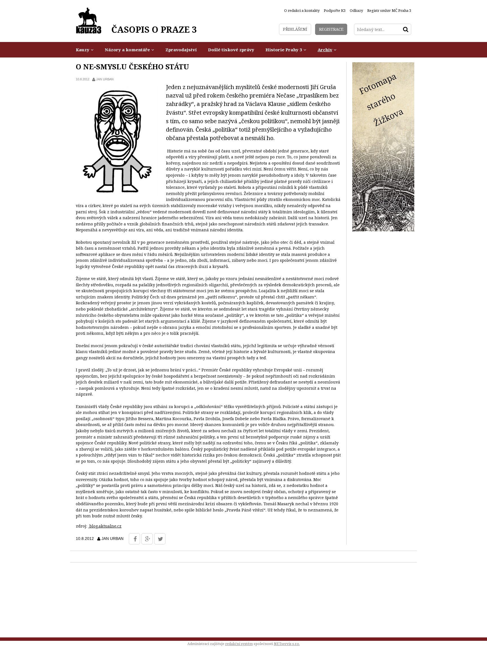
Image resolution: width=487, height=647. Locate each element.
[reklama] (383, 229)
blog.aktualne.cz (104, 526)
